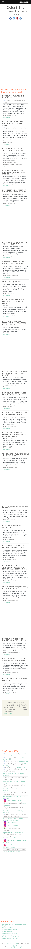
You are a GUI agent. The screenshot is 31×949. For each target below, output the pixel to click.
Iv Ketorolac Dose (7, 931)
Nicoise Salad (21, 767)
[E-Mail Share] (20, 18)
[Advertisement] (15, 36)
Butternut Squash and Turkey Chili (13, 832)
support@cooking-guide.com (17, 947)
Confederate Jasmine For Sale (10, 935)
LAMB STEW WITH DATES (14, 800)
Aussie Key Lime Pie (12, 825)
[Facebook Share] (10, 18)
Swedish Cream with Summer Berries (13, 838)
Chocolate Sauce (11, 822)
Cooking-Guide (23, 2)
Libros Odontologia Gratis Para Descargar (14, 924)
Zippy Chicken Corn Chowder (11, 851)
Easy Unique (5, 926)
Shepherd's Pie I (23, 761)
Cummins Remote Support (9, 929)
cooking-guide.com (12, 943)
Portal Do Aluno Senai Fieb (10, 938)
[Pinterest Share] (17, 18)
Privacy (15, 945)
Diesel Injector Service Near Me (11, 937)
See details (6, 117)
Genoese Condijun (7, 928)
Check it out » (8, 713)
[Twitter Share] (14, 18)
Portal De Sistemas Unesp (9, 933)
